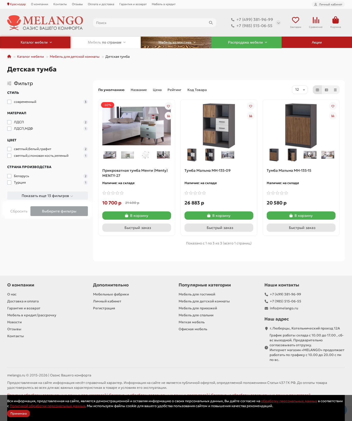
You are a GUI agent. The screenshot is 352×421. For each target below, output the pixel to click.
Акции (317, 42)
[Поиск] (211, 23)
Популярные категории (205, 285)
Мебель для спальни (196, 315)
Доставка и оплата (23, 301)
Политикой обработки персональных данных (47, 406)
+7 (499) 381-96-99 (254, 19)
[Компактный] (335, 89)
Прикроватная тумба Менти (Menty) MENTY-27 (135, 173)
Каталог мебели (30, 56)
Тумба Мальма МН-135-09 (208, 170)
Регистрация (104, 308)
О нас (11, 294)
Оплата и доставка (101, 4)
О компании (39, 4)
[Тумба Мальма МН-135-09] (219, 125)
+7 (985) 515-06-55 (254, 25)
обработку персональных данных (289, 401)
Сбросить (18, 211)
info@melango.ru (284, 308)
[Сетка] (317, 89)
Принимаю (18, 413)
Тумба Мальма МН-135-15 (289, 170)
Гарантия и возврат (133, 4)
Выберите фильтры (59, 211)
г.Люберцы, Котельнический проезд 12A (305, 328)
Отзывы (77, 4)
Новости (14, 322)
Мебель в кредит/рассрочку (31, 315)
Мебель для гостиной (197, 294)
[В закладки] (168, 106)
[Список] (326, 89)
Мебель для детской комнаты (74, 56)
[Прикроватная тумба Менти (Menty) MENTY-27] (136, 125)
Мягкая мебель (192, 322)
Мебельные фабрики (111, 294)
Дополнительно (111, 285)
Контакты (60, 4)
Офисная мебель (193, 329)
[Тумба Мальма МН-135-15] (301, 125)
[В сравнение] (168, 116)
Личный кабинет (107, 301)
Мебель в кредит (163, 4)
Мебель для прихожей (198, 308)
